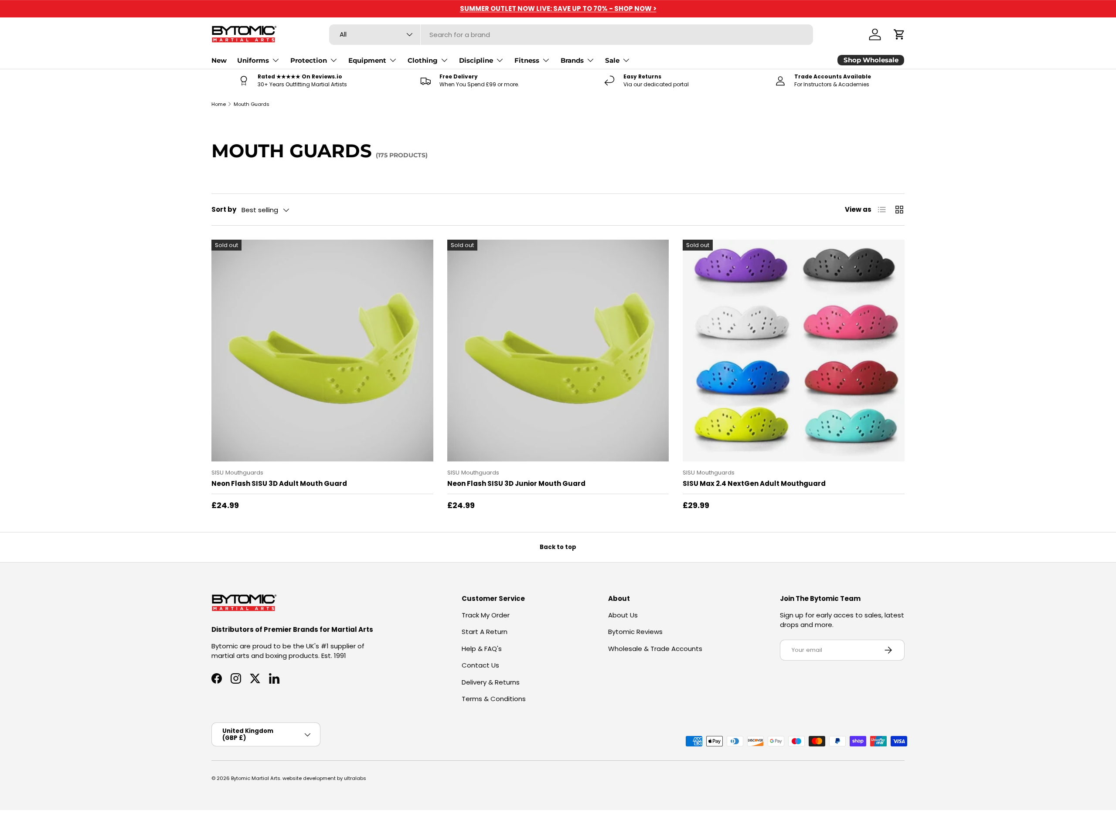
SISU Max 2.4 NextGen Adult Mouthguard (754, 483)
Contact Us (480, 665)
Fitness (526, 60)
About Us (623, 615)
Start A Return (484, 631)
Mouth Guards (251, 104)
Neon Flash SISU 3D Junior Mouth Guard (516, 483)
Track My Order (486, 615)
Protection (308, 60)
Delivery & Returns (491, 682)
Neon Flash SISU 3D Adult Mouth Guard (279, 483)
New (219, 60)
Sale (612, 60)
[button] (899, 34)
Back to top (558, 547)
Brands (572, 60)
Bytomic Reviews (635, 631)
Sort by (223, 209)
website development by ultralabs (324, 778)
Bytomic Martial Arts (255, 778)
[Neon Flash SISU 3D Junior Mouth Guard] (558, 350)
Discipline (476, 60)
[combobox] (571, 34)
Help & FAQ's (482, 648)
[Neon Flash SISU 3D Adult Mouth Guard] (322, 350)
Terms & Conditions (494, 698)
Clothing (423, 60)
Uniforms (253, 60)
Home (218, 104)
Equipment (367, 60)
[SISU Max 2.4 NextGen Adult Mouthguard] (794, 350)
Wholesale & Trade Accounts (655, 648)
